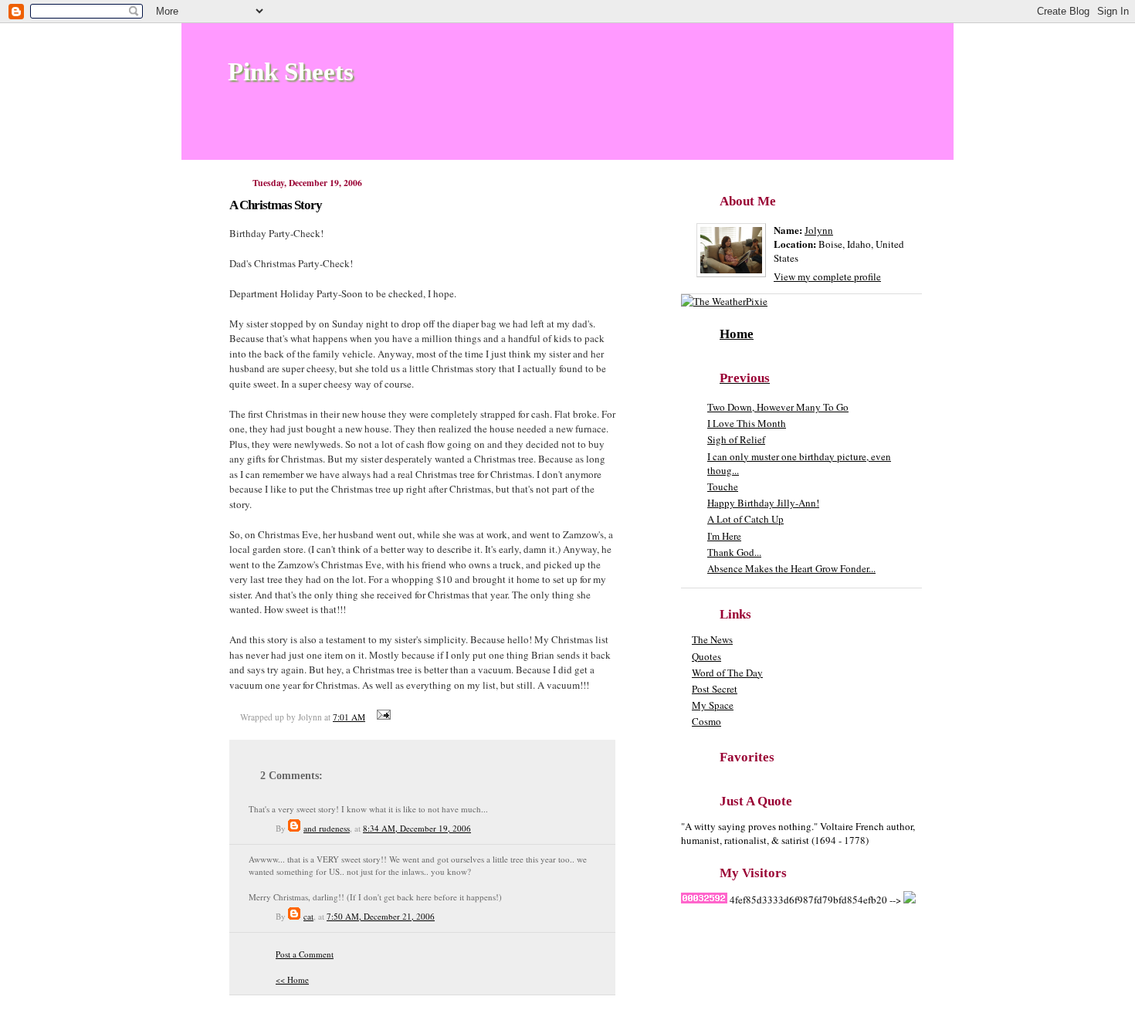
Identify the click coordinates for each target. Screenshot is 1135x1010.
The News (712, 639)
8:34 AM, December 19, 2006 (417, 828)
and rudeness (326, 828)
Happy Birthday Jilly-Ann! (763, 503)
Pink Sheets (291, 72)
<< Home (292, 979)
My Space (713, 705)
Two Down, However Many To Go (778, 407)
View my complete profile (827, 276)
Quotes (706, 656)
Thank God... (734, 552)
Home (737, 334)
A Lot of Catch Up (745, 519)
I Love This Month (746, 423)
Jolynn (819, 230)
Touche (722, 486)
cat (308, 916)
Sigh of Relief (736, 439)
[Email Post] (381, 717)
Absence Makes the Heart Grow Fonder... (791, 568)
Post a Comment (305, 954)
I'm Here (724, 536)
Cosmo (706, 721)
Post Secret (714, 689)
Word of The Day (727, 673)
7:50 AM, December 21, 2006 (381, 916)
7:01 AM (349, 717)
